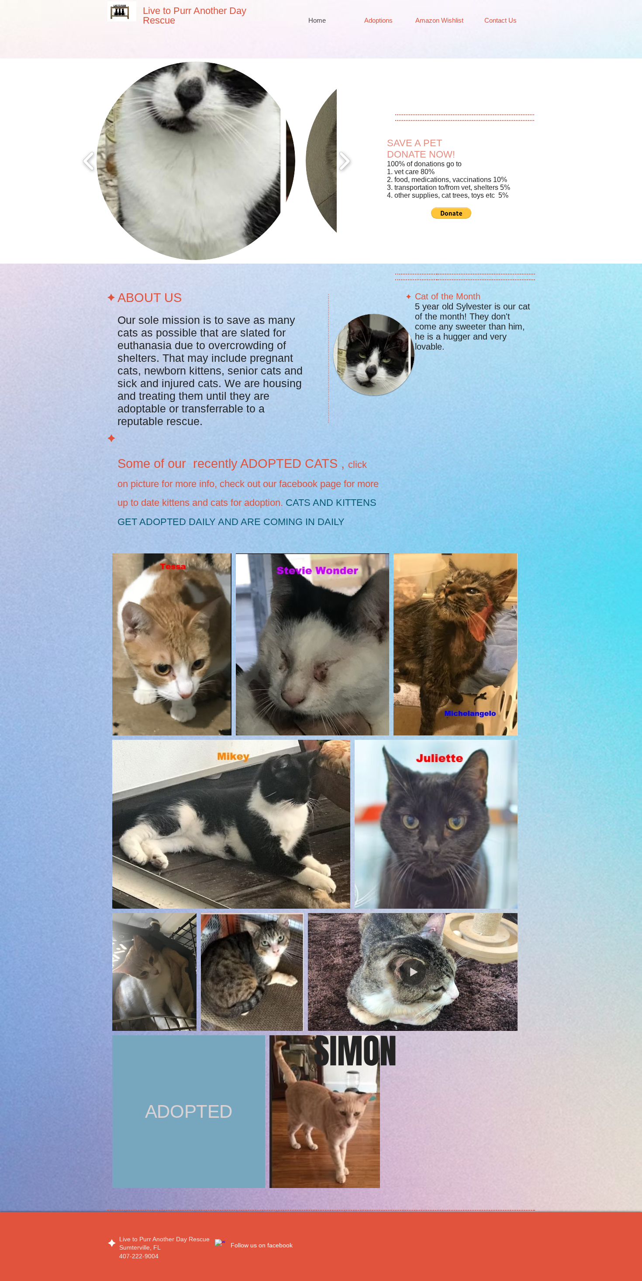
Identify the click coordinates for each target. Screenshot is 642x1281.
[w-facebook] (220, 1244)
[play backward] (89, 160)
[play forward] (344, 160)
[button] (196, 161)
